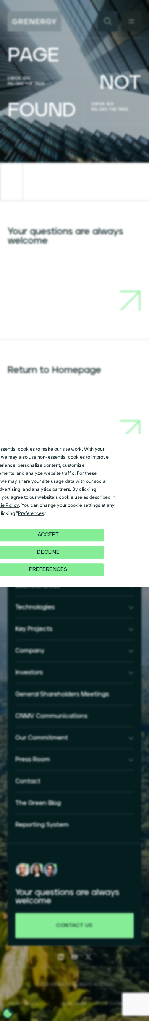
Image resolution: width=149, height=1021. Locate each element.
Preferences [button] (31, 513)
